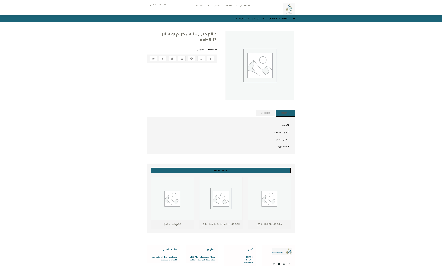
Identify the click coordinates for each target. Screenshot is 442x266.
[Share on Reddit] (182, 58)
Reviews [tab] (265, 113)
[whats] (284, 264)
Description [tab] (285, 113)
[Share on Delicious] (172, 58)
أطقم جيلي (200, 49)
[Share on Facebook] (210, 58)
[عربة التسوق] (160, 4)
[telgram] (279, 264)
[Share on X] (201, 58)
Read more (162, 224)
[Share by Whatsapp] (162, 58)
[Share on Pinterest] (191, 58)
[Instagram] (274, 264)
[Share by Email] (153, 58)
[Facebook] (289, 264)
